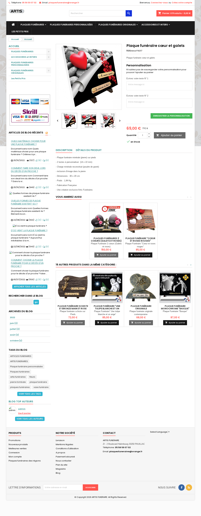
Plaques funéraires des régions (25, 460)
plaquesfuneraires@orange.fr (64, 2)
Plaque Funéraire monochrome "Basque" (175, 307)
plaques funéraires (20, 387)
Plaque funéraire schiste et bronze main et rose (73, 307)
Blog (58, 472)
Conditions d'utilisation (67, 448)
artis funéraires (18, 376)
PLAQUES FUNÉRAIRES (32, 24)
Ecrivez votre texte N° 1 (137, 78)
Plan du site (61, 464)
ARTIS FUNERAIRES (19, 361)
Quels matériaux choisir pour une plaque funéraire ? (28, 143)
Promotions (14, 440)
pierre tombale (18, 382)
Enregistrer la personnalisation (171, 115)
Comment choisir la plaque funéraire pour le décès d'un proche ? (27, 263)
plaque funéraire (38, 382)
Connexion (14, 452)
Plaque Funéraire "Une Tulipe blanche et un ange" (107, 308)
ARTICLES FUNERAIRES (20, 356)
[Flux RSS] (46, 132)
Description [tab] (64, 150)
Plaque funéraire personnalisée (26, 366)
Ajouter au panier (169, 135)
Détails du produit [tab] (89, 150)
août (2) (14, 334)
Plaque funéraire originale (141, 307)
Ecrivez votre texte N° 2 (137, 96)
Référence (131, 51)
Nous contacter (63, 460)
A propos (60, 452)
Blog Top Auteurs (21, 401)
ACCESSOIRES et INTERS (154, 24)
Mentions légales (64, 444)
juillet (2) (15, 329)
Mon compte (15, 456)
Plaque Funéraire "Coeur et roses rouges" (140, 239)
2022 (12, 317)
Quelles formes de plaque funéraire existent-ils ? (26, 202)
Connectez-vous (159, 2)
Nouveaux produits (18, 444)
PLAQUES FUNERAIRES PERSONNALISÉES (71, 24)
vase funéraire (41, 387)
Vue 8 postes (24, 413)
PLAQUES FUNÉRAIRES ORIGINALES (117, 24)
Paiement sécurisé (65, 456)
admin (21, 409)
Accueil (14, 46)
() (39, 160)
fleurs (32, 376)
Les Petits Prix (20, 31)
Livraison (60, 440)
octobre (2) (16, 340)
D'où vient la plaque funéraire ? (29, 230)
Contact (109, 433)
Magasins (61, 468)
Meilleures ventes (18, 448)
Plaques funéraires (20, 371)
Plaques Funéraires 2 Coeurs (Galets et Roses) (106, 239)
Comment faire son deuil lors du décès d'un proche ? (28, 170)
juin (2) (14, 323)
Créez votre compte (182, 2)
